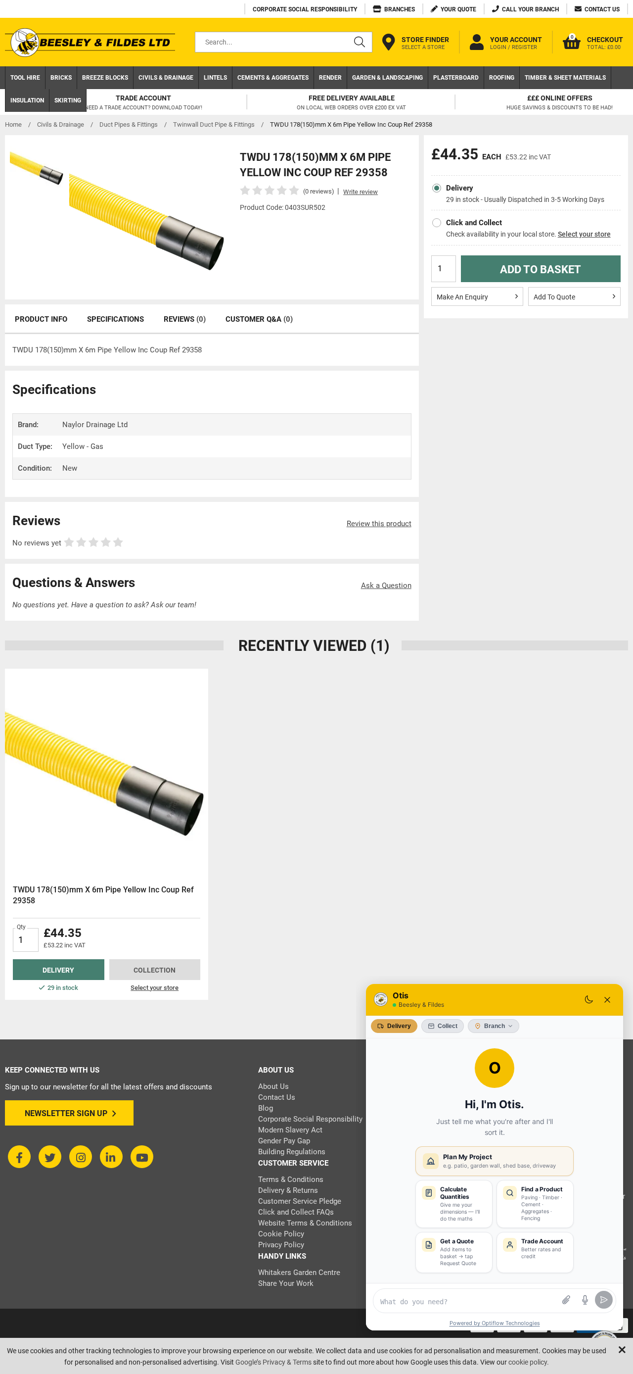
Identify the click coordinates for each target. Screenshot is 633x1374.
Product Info (41, 319)
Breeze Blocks (105, 77)
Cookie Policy (281, 1233)
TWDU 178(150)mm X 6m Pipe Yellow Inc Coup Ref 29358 (103, 895)
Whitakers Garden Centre (299, 1272)
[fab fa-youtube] (142, 1156)
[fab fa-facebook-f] (19, 1156)
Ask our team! (173, 604)
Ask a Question (386, 585)
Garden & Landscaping (387, 77)
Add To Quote (554, 297)
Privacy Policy (281, 1244)
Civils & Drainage (165, 77)
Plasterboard (456, 77)
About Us (273, 1086)
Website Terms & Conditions (305, 1223)
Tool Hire (25, 77)
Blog (265, 1108)
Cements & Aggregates (273, 77)
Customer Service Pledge (299, 1201)
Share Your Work (286, 1283)
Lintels (215, 77)
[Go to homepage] (90, 42)
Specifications (115, 319)
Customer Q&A (259, 319)
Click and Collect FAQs (296, 1212)
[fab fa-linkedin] (111, 1156)
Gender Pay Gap (284, 1140)
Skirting (67, 100)
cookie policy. (528, 1362)
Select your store (584, 234)
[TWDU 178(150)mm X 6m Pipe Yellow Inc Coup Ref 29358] (106, 770)
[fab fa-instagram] (80, 1156)
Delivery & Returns (288, 1190)
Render (330, 77)
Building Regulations (291, 1151)
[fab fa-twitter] (50, 1156)
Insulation (27, 100)
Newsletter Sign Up (66, 1113)
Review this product (379, 523)
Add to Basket (540, 269)
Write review (360, 192)
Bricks (61, 77)
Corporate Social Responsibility (310, 1119)
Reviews (185, 319)
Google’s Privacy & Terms (273, 1362)
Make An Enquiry (462, 297)
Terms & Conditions (290, 1179)
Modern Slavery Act (290, 1130)
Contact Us (276, 1097)
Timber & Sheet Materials (565, 77)
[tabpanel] (106, 834)
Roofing (501, 77)
